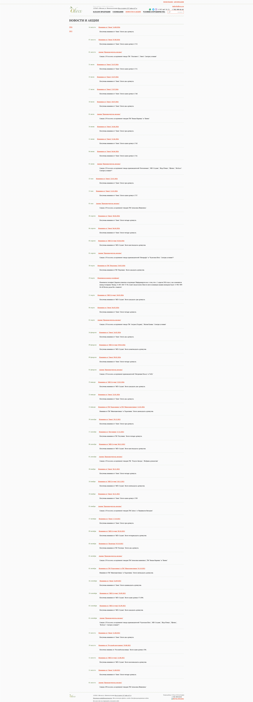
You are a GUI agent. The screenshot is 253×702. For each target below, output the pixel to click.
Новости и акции (133, 12)
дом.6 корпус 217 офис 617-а (127, 8)
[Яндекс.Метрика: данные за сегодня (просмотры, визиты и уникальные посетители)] (177, 699)
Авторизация (179, 2)
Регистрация (168, 2)
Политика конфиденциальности (102, 698)
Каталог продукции (101, 12)
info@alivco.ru (178, 6)
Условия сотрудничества (154, 12)
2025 (70, 31)
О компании (118, 12)
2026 (70, 27)
